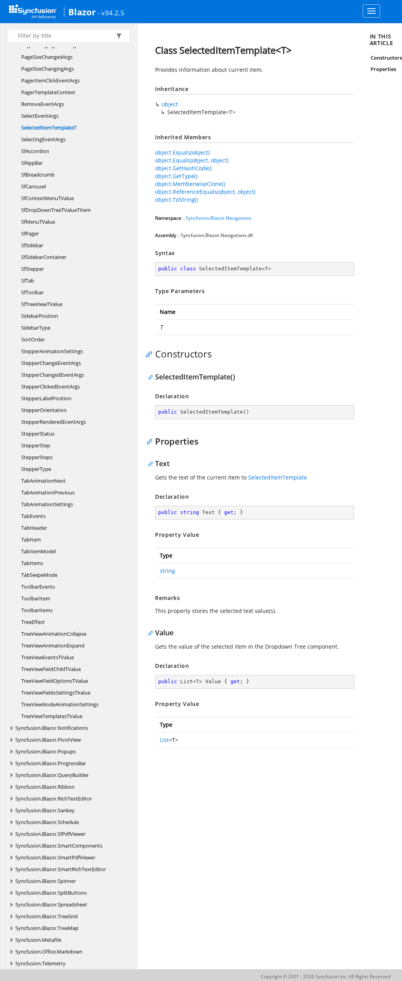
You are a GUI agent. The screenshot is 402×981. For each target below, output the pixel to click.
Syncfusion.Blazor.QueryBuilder (52, 775)
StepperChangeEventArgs (51, 363)
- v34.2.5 (111, 12)
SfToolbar (32, 292)
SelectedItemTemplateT (49, 127)
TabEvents (33, 516)
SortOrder (33, 339)
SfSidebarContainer (43, 257)
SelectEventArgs (39, 115)
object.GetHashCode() (183, 168)
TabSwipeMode (39, 574)
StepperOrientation (44, 410)
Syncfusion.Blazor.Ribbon (45, 786)
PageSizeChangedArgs (47, 56)
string (167, 570)
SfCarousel (33, 186)
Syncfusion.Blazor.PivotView (48, 739)
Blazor (82, 12)
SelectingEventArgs (43, 139)
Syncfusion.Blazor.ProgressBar (50, 763)
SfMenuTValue (38, 221)
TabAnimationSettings (47, 504)
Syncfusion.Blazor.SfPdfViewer (50, 833)
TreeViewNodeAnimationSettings (60, 704)
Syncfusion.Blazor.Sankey (45, 810)
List (164, 740)
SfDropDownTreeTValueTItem (56, 209)
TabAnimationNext (43, 480)
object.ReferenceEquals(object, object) (205, 191)
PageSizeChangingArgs (47, 68)
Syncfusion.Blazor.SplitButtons (51, 892)
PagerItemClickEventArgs (50, 80)
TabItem (31, 539)
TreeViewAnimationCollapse (53, 633)
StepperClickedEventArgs (50, 386)
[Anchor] (151, 354)
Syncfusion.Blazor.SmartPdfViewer (55, 857)
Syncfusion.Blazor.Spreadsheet (51, 904)
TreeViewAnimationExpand (52, 645)
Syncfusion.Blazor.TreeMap (47, 928)
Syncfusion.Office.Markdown (48, 951)
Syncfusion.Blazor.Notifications (51, 727)
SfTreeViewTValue (41, 304)
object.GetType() (176, 176)
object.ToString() (176, 199)
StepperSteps (37, 457)
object (170, 104)
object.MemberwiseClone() (190, 184)
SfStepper (32, 268)
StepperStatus (38, 433)
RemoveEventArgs (42, 104)
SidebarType (35, 327)
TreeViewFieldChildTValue (51, 669)
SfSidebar (32, 245)
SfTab (27, 280)
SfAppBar (32, 162)
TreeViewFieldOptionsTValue (54, 680)
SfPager (30, 233)
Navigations (239, 218)
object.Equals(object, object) (191, 160)
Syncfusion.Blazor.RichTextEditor (53, 798)
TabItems (32, 563)
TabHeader (34, 527)
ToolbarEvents (38, 586)
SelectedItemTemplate (277, 477)
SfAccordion (35, 151)
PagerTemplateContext (48, 92)
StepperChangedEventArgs (52, 374)
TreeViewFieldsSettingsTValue (55, 692)
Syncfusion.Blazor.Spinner (45, 880)
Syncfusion (197, 218)
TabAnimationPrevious (48, 492)
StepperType (36, 468)
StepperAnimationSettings (52, 351)
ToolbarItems (37, 610)
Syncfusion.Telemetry (40, 963)
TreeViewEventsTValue (47, 657)
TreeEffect (33, 621)
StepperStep (35, 445)
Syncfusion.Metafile (38, 939)
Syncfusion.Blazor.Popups (45, 751)
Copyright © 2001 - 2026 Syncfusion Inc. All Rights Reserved (325, 976)
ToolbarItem (35, 598)
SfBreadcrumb (38, 174)
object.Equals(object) (182, 152)
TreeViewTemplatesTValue (51, 716)
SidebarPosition (39, 315)
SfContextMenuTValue (47, 198)
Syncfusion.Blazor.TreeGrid (46, 916)
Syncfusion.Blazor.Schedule (47, 822)
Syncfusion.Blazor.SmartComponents (58, 845)
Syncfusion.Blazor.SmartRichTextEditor (60, 869)
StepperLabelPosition (46, 398)
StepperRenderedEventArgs (53, 421)
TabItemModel (38, 551)
